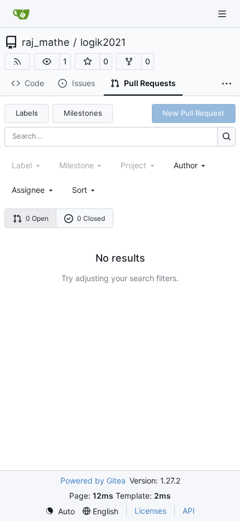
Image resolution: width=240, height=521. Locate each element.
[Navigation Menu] (223, 13)
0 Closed (91, 218)
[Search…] (226, 136)
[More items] (227, 84)
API (189, 510)
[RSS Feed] (17, 61)
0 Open (37, 218)
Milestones (83, 112)
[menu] (84, 190)
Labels (27, 112)
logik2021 (103, 42)
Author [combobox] (186, 165)
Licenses (150, 510)
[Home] (21, 14)
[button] (47, 61)
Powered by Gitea (93, 480)
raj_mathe (45, 42)
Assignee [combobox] (28, 190)
